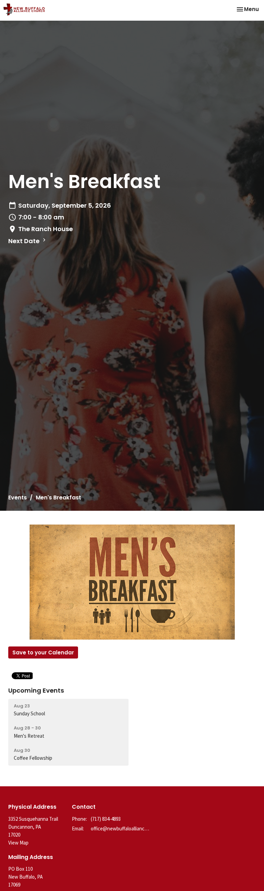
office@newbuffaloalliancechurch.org (120, 828)
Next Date (24, 241)
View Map (18, 842)
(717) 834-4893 (106, 819)
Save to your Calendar (43, 652)
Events (17, 497)
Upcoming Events (36, 690)
